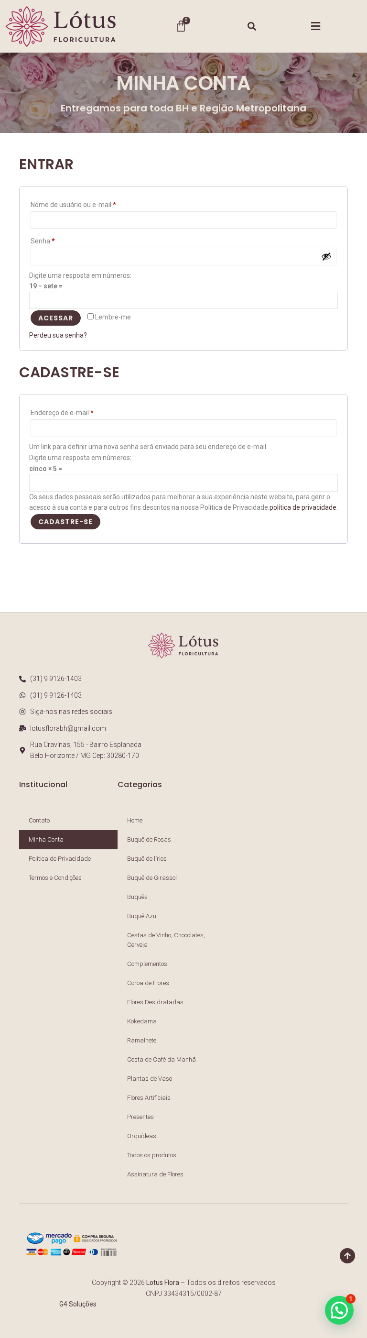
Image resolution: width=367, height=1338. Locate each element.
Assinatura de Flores (155, 1174)
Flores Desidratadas (155, 1002)
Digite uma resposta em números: (80, 275)
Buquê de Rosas (149, 839)
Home (134, 820)
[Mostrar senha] (326, 256)
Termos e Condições (55, 877)
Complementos (147, 963)
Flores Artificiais (149, 1097)
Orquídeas (141, 1136)
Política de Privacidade (60, 858)
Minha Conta (46, 839)
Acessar (55, 318)
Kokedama (142, 1021)
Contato (39, 820)
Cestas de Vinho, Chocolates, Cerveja (166, 940)
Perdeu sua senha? (58, 335)
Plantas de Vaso (149, 1078)
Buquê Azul (142, 916)
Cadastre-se (65, 521)
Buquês (137, 896)
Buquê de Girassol (152, 877)
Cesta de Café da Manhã (161, 1059)
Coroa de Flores (148, 983)
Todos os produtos (151, 1155)
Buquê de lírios (147, 858)
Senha (59, 239)
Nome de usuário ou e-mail (90, 203)
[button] (252, 26)
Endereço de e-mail (79, 411)
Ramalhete (141, 1040)
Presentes (140, 1116)
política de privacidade (303, 507)
